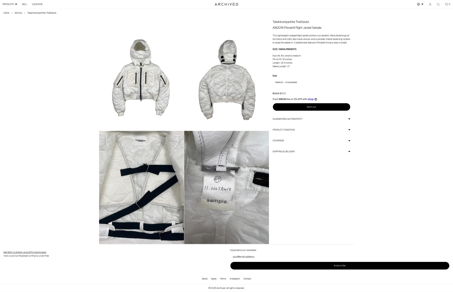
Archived (221, 288)
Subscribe (340, 265)
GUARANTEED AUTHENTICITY (287, 119)
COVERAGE (278, 140)
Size (275, 75)
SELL (24, 4)
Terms (223, 278)
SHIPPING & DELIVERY (284, 151)
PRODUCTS (8, 4)
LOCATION (37, 4)
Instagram (235, 278)
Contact (247, 278)
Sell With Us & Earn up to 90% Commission (25, 252)
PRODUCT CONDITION (284, 129)
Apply (214, 278)
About (205, 278)
